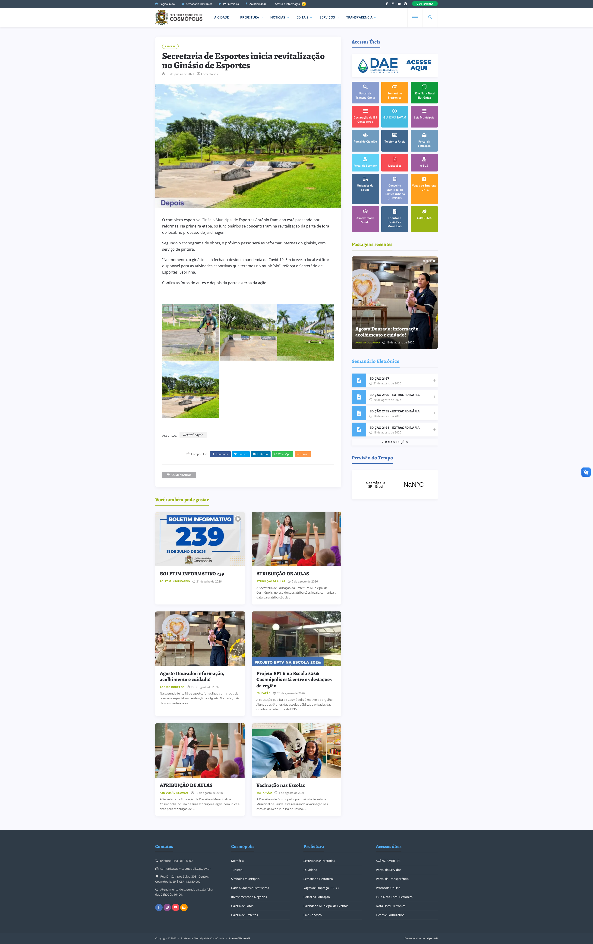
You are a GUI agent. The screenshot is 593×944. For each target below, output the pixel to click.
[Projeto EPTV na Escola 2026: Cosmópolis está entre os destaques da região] (296, 638)
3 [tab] (431, 261)
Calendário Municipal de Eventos (325, 906)
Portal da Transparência (392, 879)
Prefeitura (249, 17)
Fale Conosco (312, 915)
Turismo (237, 870)
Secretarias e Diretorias (319, 861)
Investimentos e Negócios (249, 897)
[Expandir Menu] (415, 17)
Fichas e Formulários (390, 915)
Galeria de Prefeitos (244, 915)
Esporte (170, 46)
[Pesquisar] (430, 17)
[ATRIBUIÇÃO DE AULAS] (296, 539)
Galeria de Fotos (242, 906)
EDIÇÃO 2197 (379, 378)
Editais (302, 17)
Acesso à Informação (288, 4)
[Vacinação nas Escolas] (296, 750)
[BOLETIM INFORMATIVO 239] (200, 539)
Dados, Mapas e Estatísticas (250, 888)
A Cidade (221, 17)
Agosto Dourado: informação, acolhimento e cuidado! (192, 676)
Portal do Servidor (388, 870)
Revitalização (193, 435)
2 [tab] (427, 261)
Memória (237, 861)
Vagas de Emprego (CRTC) (321, 888)
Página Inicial (167, 4)
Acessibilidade (257, 4)
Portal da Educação (316, 897)
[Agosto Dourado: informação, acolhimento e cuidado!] (200, 638)
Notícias (277, 17)
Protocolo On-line (388, 888)
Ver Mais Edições (395, 442)
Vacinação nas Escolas (280, 785)
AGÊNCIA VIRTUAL (388, 861)
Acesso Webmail (239, 938)
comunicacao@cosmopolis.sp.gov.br (185, 868)
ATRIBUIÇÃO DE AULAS (282, 573)
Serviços (327, 17)
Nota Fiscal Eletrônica (390, 906)
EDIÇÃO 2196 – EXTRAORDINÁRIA (394, 395)
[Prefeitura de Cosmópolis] (178, 17)
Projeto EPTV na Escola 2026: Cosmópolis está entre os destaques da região (294, 679)
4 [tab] (434, 261)
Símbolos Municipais (245, 879)
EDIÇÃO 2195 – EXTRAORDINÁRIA (394, 411)
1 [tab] (424, 261)
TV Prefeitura (230, 4)
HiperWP (432, 938)
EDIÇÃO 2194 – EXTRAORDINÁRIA (394, 427)
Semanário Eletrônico (198, 4)
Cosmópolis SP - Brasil (394, 484)
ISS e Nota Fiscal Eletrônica (394, 897)
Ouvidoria (310, 870)
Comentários (209, 74)
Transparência (359, 17)
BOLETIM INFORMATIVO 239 (192, 573)
